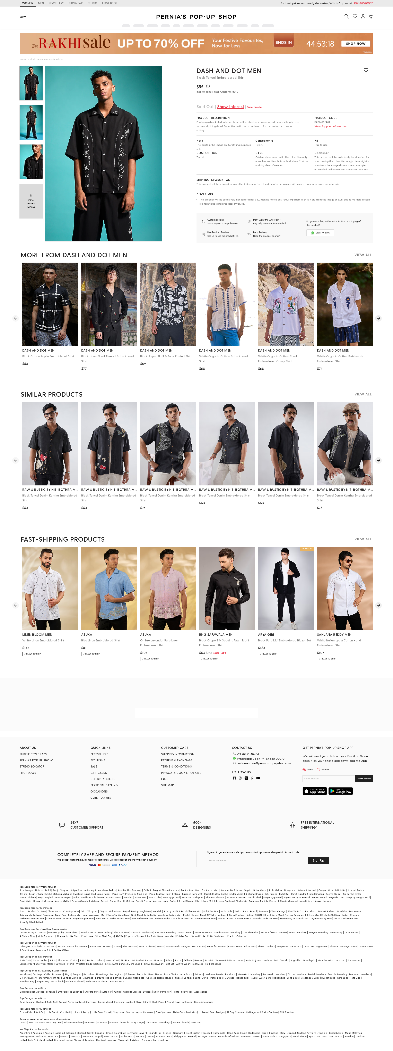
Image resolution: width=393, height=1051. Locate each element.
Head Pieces (155, 974)
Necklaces (25, 974)
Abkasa (222, 915)
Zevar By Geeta (203, 932)
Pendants (230, 974)
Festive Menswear (153, 963)
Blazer (139, 1002)
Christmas (151, 1022)
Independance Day (45, 1022)
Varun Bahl (140, 897)
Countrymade (71, 911)
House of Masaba (43, 901)
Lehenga (51, 991)
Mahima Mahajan (62, 894)
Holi (31, 1022)
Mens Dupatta (325, 960)
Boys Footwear (183, 1002)
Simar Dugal (117, 901)
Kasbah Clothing (330, 915)
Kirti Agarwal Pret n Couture (262, 1012)
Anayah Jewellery (318, 932)
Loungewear (27, 963)
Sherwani (63, 960)
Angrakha (295, 960)
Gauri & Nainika (337, 890)
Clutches (229, 977)
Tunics (160, 946)
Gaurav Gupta (63, 897)
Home (23, 59)
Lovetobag (336, 932)
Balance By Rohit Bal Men (294, 918)
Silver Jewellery (28, 977)
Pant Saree (28, 950)
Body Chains (171, 974)
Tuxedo (284, 960)
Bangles (77, 974)
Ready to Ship (43, 950)
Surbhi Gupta (143, 901)
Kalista (23, 894)
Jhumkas (88, 977)
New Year (196, 1022)
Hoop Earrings (114, 977)
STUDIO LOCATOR (32, 766)
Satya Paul (76, 890)
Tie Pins (125, 960)
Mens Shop (135, 963)
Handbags (242, 977)
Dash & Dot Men (37, 911)
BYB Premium (287, 1012)
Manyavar (289, 890)
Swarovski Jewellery (274, 974)
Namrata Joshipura (193, 897)
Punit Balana (173, 894)
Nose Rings (102, 974)
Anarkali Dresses (132, 991)
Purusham (310, 911)
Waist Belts (265, 977)
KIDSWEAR (76, 3)
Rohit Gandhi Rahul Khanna (88, 897)
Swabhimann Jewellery (227, 932)
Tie (206, 963)
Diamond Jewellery (360, 974)
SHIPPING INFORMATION (177, 754)
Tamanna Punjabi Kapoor (263, 901)
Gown (117, 946)
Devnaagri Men (51, 915)
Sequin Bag (43, 981)
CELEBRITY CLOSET (103, 779)
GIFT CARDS (98, 772)
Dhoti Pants (198, 946)
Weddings (165, 1022)
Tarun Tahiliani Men (118, 915)
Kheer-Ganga (278, 911)
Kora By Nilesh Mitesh (31, 922)
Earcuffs (141, 974)
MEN (41, 3)
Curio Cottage (28, 932)
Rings (68, 974)
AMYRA (119, 936)
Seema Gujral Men (205, 918)
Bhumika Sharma (215, 897)
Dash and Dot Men (228, 70)
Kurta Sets (50, 946)
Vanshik (157, 911)
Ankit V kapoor (89, 911)
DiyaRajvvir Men (273, 915)
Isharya (42, 932)
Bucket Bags (328, 977)
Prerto (230, 936)
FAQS (164, 779)
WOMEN (27, 3)
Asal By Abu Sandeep (130, 890)
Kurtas (73, 960)
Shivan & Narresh (306, 890)
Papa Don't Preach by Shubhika (129, 894)
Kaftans (150, 946)
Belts (197, 977)
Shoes (178, 977)
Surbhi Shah (254, 897)
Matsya (95, 901)
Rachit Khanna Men (194, 915)
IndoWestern (94, 963)
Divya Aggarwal (272, 897)
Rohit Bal (284, 894)
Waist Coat (112, 960)
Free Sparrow (163, 1012)
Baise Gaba (260, 890)
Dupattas (309, 946)
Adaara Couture (225, 901)
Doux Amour (351, 932)
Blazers (198, 960)
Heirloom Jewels (214, 974)
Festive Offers (61, 950)
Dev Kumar (355, 911)
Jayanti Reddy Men (321, 918)
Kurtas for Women (77, 946)
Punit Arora (102, 918)
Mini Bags (342, 977)
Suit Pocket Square (141, 960)
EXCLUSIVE (97, 760)
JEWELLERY (56, 3)
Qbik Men (136, 915)
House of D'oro (269, 932)
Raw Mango (26, 890)
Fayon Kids (26, 1012)
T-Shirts (188, 960)
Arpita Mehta (62, 901)
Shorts (178, 960)
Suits (82, 960)
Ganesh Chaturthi (119, 1022)
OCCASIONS (99, 791)
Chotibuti (65, 1012)
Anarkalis (37, 946)
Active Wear (183, 963)
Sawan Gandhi (80, 901)
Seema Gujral (333, 894)
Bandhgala (309, 960)
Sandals (188, 977)
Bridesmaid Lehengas (178, 946)
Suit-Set (208, 960)
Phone (325, 769)
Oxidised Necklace (156, 977)
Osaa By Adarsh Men (206, 890)
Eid (60, 1022)
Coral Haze (87, 936)
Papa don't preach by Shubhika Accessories (149, 936)
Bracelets (57, 974)
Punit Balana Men (71, 915)
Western (80, 963)
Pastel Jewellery (317, 974)
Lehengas (25, 946)
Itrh (198, 901)
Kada (170, 977)
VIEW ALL (363, 255)
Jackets (270, 946)
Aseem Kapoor (323, 901)
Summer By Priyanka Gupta (235, 890)
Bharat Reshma (326, 911)
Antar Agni (90, 890)
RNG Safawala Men (142, 918)
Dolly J (147, 890)
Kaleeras (130, 974)
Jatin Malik (150, 915)
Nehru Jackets (76, 1002)
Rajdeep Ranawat (192, 894)
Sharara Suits (92, 991)
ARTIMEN (211, 915)
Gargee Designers (294, 915)
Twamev (263, 911)
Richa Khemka (186, 901)
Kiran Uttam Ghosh (40, 894)
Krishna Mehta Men (30, 915)
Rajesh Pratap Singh (215, 894)
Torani (104, 901)
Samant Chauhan (236, 897)
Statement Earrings (50, 977)
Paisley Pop (182, 936)
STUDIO (92, 3)
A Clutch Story (28, 936)
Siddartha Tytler (352, 894)
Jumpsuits (282, 946)
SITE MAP (167, 785)
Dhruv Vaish (54, 911)
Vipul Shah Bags (104, 936)
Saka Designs (217, 1012)
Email (310, 769)
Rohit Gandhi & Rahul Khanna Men (174, 918)
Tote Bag (355, 977)
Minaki (283, 932)
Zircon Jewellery (297, 974)
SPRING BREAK (243, 918)
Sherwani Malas (44, 963)
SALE (93, 766)
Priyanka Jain (336, 897)
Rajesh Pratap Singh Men (137, 911)
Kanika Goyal (319, 897)
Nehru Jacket (40, 960)
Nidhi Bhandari (46, 936)
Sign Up (318, 860)
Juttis (205, 977)
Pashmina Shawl (75, 981)
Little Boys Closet (101, 1012)
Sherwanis (95, 946)
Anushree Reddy (107, 890)
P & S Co (39, 1012)
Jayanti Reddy (356, 890)
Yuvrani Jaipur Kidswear (140, 1012)
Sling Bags (293, 977)
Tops (141, 946)
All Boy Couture (235, 1012)
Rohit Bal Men (211, 911)
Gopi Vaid (25, 901)
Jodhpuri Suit (270, 960)
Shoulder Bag (27, 981)
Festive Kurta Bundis (115, 963)
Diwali (23, 1022)
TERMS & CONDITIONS (176, 766)
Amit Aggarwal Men (94, 915)
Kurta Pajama (253, 960)
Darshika (342, 911)
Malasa (130, 901)
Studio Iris (241, 901)
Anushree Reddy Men (169, 915)
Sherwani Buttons (225, 960)
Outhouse (147, 932)
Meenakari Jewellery (249, 974)
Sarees (61, 946)
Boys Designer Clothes (32, 1002)
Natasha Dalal (43, 890)
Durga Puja (137, 1022)
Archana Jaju (160, 901)
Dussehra (102, 1022)
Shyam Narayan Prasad (296, 897)
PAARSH (67, 918)
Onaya (322, 890)
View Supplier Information (330, 126)
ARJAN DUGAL (254, 915)
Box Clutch (57, 981)
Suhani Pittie (198, 936)
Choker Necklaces (134, 977)
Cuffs (47, 974)
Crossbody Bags (310, 977)
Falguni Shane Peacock (166, 890)
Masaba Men (53, 918)
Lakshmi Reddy (81, 1012)
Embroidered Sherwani (111, 1002)
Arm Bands (186, 974)
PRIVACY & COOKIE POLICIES (181, 772)
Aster (181, 932)
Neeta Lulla (155, 897)
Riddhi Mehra (236, 894)
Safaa (173, 901)
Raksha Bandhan (73, 1022)
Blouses (334, 946)
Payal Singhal (45, 897)
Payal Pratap (156, 894)
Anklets (199, 974)
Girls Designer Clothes (32, 991)
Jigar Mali (208, 901)
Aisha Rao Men (237, 915)
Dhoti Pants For (162, 991)
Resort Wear (235, 946)
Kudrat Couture (350, 915)
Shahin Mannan (288, 901)
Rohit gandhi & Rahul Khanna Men (182, 911)
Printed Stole (117, 981)
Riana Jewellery (297, 932)
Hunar (189, 932)
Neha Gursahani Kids (185, 1012)
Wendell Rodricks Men (265, 918)
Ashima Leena (114, 897)
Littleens (203, 1012)
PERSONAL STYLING (104, 785)
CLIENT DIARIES (100, 797)
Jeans (240, 960)
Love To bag (105, 932)
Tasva (23, 911)
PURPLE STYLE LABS (33, 754)
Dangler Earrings (72, 977)
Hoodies (159, 960)
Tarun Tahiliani (28, 897)
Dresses (107, 946)
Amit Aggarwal (171, 897)
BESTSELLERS (99, 754)
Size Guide (254, 107)
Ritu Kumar (271, 894)
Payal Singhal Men (83, 918)
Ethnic (70, 963)
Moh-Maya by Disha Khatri (63, 932)
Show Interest (230, 106)
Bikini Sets (250, 946)
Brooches (216, 963)
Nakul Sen (89, 894)
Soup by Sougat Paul (358, 897)
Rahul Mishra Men (120, 918)
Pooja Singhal (60, 890)
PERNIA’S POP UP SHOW (36, 760)
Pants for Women (216, 946)
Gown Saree (366, 946)
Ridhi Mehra (275, 890)
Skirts (261, 946)
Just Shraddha (250, 932)
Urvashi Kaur (306, 901)
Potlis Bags (216, 977)
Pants (90, 960)
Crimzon (241, 936)
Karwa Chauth (181, 1022)
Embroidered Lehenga (70, 991)
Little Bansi (52, 1012)
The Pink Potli (121, 932)
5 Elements (62, 936)
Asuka (238, 911)
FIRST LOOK (109, 3)
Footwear (197, 963)
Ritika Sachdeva (216, 936)
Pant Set (169, 963)
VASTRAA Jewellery (165, 932)
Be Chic (74, 936)
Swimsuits (296, 946)
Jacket (129, 1002)
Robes (169, 960)
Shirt (147, 1002)
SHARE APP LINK (364, 778)
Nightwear (322, 946)
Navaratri (90, 1022)
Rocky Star (187, 890)
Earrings (37, 974)
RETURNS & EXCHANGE (176, 760)
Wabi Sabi (227, 911)
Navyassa (118, 1012)
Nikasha (128, 897)
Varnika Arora (88, 932)
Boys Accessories (203, 1002)
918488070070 (363, 3)
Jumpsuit (340, 960)
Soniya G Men (225, 918)
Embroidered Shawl (97, 981)
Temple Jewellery (337, 974)
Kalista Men (313, 915)
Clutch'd (135, 932)
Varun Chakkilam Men (346, 918)
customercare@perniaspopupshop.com (264, 763)
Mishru (78, 894)
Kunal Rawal (250, 911)
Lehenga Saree (348, 946)
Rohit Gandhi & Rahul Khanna (307, 894)
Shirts (53, 960)
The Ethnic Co (295, 911)
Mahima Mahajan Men (32, 918)
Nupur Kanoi (103, 894)
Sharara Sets (130, 946)
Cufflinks (60, 963)
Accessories (354, 960)
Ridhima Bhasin (254, 894)
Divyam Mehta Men (110, 911)
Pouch (253, 977)
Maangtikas (116, 974)
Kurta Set (107, 991)
